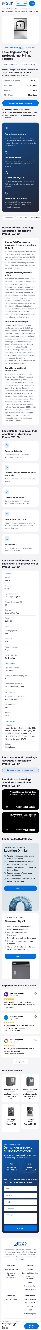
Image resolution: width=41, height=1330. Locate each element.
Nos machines (14, 9)
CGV (30, 1310)
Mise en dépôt (30, 1303)
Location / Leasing (11, 1299)
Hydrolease (30, 1295)
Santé (30, 1282)
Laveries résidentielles (30, 1273)
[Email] (29, 1166)
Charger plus (20, 1062)
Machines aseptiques (28, 9)
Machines (11, 1265)
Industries (30, 1265)
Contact (30, 1306)
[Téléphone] (11, 1168)
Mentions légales (30, 1314)
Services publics (30, 1289)
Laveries (30, 1269)
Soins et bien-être (30, 1286)
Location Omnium (30, 1299)
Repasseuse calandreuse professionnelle (11, 1275)
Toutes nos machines (11, 1269)
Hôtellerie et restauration (30, 1278)
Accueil (5, 9)
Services (11, 1295)
